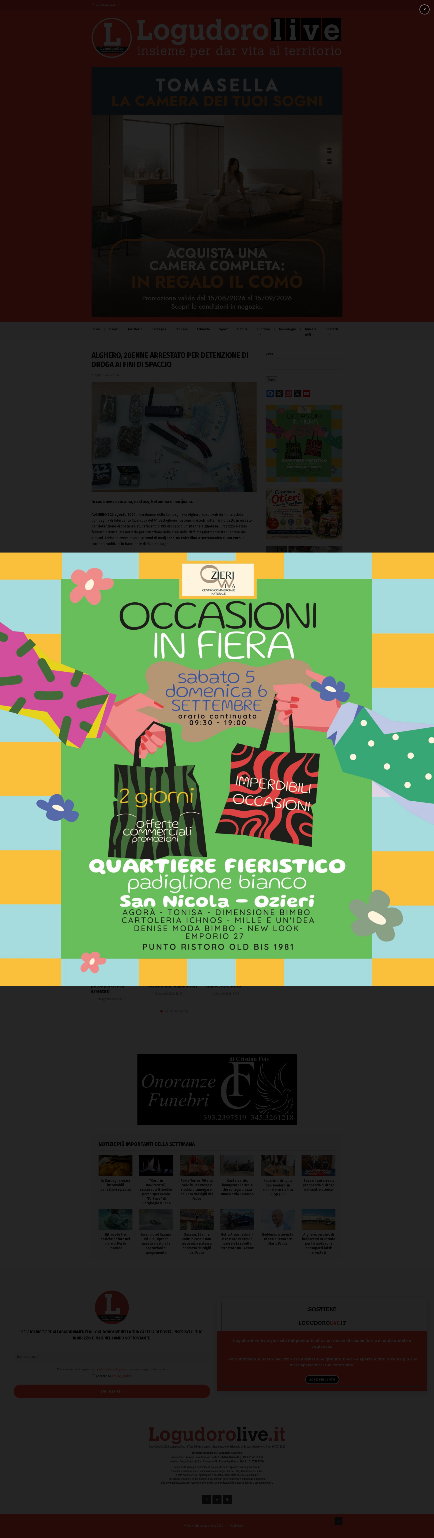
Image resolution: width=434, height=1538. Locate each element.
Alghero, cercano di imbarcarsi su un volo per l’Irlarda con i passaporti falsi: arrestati (318, 1243)
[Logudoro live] (217, 40)
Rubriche (263, 329)
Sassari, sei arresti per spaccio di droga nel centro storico (319, 1185)
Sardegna (158, 329)
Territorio (134, 329)
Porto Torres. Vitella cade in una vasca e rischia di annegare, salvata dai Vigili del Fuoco (303, 817)
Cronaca (181, 329)
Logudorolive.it (141, 628)
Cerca (269, 353)
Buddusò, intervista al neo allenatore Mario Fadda (277, 1239)
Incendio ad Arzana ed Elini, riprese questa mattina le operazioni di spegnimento (156, 1243)
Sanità (99, 960)
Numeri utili (310, 332)
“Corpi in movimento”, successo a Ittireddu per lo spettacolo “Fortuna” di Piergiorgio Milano (303, 798)
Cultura (242, 329)
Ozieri (113, 329)
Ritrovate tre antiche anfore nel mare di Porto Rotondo (115, 1241)
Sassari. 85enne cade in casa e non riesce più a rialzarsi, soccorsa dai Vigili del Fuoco (196, 1243)
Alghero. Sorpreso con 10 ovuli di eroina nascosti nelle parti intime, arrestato (172, 978)
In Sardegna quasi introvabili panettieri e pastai (299, 778)
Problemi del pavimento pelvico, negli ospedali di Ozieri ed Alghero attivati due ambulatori (117, 978)
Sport (223, 329)
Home (96, 329)
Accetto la (175, 777)
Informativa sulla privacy (175, 770)
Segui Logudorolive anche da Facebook (122, 644)
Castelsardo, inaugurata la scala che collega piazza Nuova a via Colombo (301, 837)
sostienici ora (322, 1379)
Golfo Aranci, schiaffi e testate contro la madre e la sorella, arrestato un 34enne (237, 1241)
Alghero (100, 672)
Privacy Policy (184, 777)
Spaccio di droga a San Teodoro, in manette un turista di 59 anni (304, 856)
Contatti (332, 329)
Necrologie (287, 329)
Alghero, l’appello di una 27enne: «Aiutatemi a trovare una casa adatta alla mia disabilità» (231, 980)
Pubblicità (236, 1526)
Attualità (203, 329)
